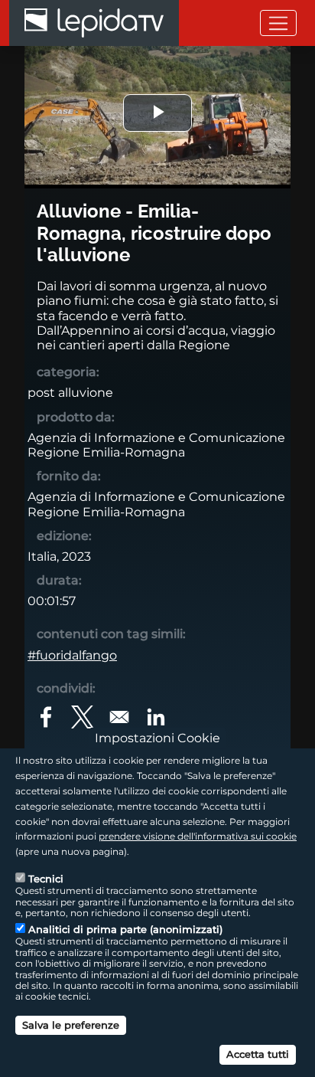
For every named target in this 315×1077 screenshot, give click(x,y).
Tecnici (45, 878)
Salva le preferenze (70, 1025)
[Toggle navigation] (278, 22)
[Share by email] (119, 717)
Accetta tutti (257, 1054)
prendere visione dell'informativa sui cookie (198, 836)
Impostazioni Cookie (157, 738)
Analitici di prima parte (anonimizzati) (125, 929)
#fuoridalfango (72, 655)
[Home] (94, 23)
